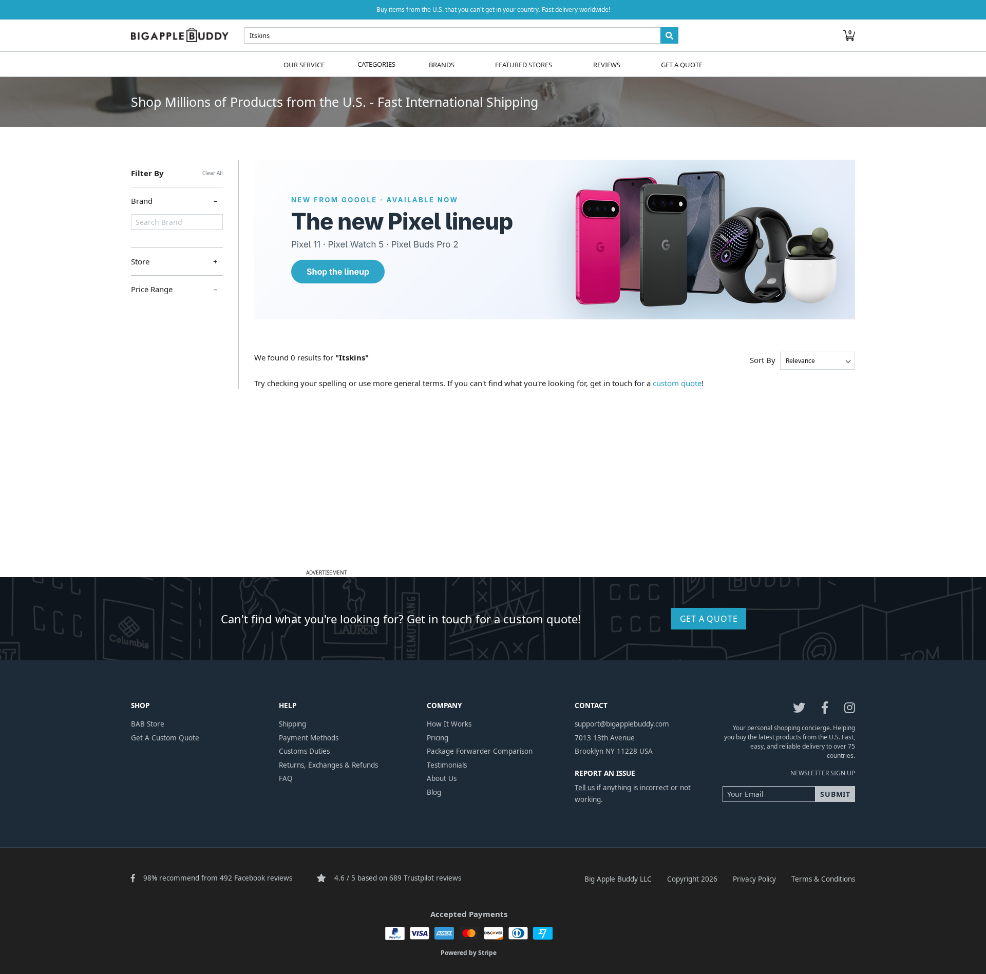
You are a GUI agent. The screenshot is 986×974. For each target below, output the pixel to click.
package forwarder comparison (480, 751)
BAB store (147, 724)
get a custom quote (165, 737)
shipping (292, 724)
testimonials (447, 765)
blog (434, 792)
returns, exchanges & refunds (328, 765)
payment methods (308, 737)
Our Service (304, 64)
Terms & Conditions (823, 879)
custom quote (677, 383)
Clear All (212, 173)
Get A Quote (682, 64)
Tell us (585, 787)
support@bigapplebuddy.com (622, 724)
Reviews (606, 64)
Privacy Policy (754, 879)
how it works (449, 724)
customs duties (304, 751)
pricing (437, 737)
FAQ (286, 778)
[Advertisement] (493, 494)
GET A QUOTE (709, 618)
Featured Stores (523, 64)
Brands (441, 64)
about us (442, 778)
